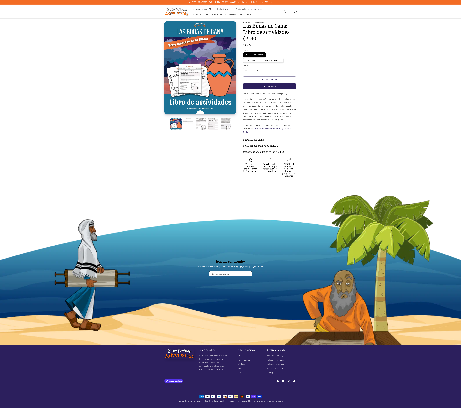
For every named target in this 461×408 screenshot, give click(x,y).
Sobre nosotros (244, 360)
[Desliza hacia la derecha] (234, 124)
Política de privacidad (227, 401)
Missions (241, 364)
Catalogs (270, 372)
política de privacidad (275, 364)
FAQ (239, 356)
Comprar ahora (269, 86)
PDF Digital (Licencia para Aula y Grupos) (263, 60)
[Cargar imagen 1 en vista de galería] (176, 124)
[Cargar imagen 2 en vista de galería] (188, 124)
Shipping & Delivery (275, 356)
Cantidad (246, 66)
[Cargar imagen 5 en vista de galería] (225, 124)
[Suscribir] (249, 273)
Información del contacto (275, 401)
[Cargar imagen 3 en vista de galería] (200, 124)
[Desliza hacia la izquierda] (167, 124)
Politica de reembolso (275, 360)
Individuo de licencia (254, 55)
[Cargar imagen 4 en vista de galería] (213, 124)
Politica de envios (259, 401)
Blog (239, 368)
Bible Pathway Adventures (192, 401)
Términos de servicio (275, 368)
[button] (204, 9)
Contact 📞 (242, 372)
